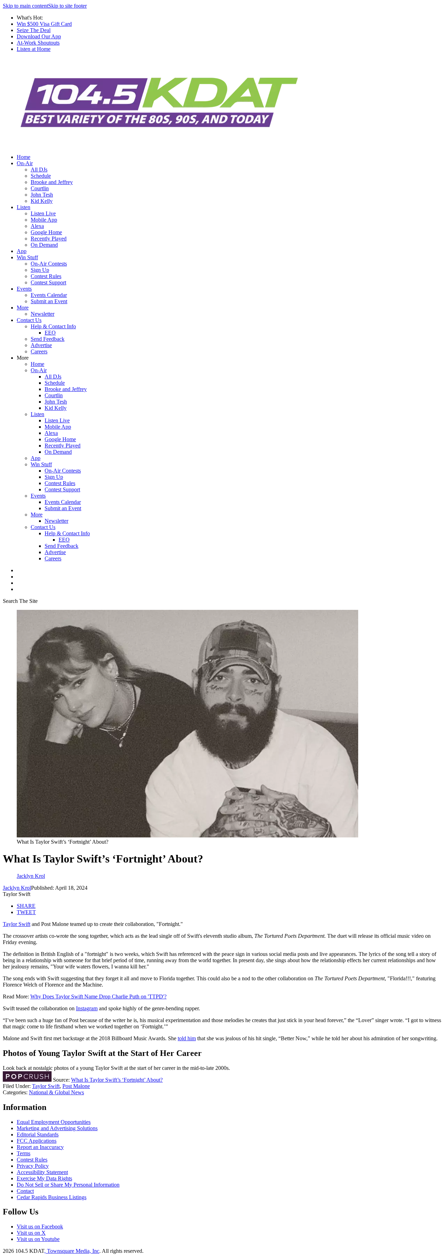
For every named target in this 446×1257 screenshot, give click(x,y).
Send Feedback (47, 339)
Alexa (37, 226)
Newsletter (42, 314)
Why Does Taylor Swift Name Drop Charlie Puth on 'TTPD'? (98, 996)
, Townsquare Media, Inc (71, 1251)
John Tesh (42, 195)
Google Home (46, 232)
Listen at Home (34, 49)
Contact (25, 1191)
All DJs (39, 170)
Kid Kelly (42, 201)
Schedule (41, 176)
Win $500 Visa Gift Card (44, 24)
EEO (50, 333)
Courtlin (40, 188)
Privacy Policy (33, 1166)
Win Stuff (27, 257)
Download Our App (39, 36)
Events (24, 289)
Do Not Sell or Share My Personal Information (68, 1185)
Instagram (87, 1008)
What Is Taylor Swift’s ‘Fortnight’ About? (117, 1080)
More (23, 308)
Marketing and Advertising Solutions (57, 1128)
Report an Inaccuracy (40, 1147)
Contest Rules (46, 276)
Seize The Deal (34, 30)
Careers (39, 351)
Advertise (41, 345)
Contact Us (29, 320)
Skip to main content (25, 6)
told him (187, 1038)
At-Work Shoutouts (38, 43)
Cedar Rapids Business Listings (51, 1197)
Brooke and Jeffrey (52, 182)
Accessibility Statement (42, 1172)
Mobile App (44, 220)
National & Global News (56, 1092)
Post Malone (76, 1086)
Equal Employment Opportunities (54, 1122)
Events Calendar (49, 295)
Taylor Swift (16, 924)
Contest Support (48, 282)
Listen (23, 207)
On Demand (44, 245)
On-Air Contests (49, 264)
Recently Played (49, 239)
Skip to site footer (67, 6)
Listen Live (43, 213)
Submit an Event (49, 301)
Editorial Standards (38, 1134)
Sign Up (40, 270)
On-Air (25, 163)
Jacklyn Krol (17, 888)
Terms (23, 1153)
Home (23, 157)
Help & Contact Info (53, 326)
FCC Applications (36, 1141)
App (21, 251)
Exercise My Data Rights (44, 1178)
